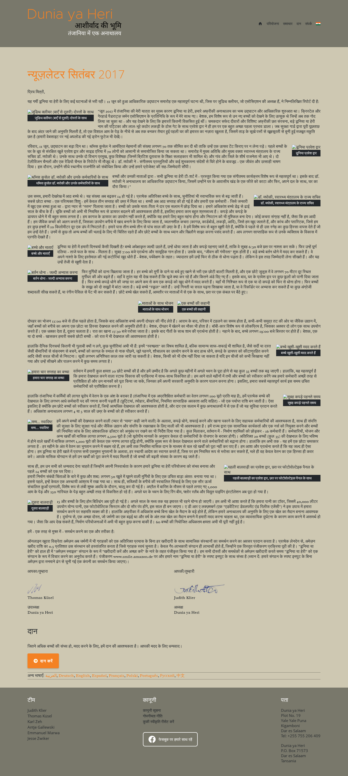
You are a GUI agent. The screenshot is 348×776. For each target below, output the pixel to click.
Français (116, 675)
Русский (167, 675)
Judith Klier (37, 710)
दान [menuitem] (299, 23)
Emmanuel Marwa (44, 732)
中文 (181, 675)
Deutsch (66, 675)
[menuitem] (260, 24)
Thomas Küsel (40, 715)
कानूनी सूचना (152, 710)
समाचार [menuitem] (287, 23)
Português (149, 675)
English (83, 675)
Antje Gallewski (41, 727)
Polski (132, 675)
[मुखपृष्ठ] (75, 23)
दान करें (46, 661)
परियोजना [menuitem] (273, 23)
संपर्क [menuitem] (308, 23)
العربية (51, 675)
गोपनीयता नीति (152, 715)
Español (99, 675)
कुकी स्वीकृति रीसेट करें (158, 721)
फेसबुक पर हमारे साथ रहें (175, 739)
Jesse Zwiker (38, 738)
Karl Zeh (35, 721)
